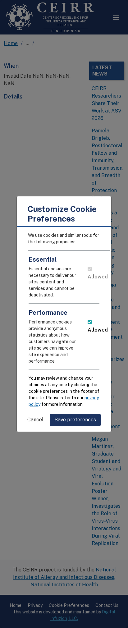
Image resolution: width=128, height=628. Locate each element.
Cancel (35, 420)
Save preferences (75, 420)
